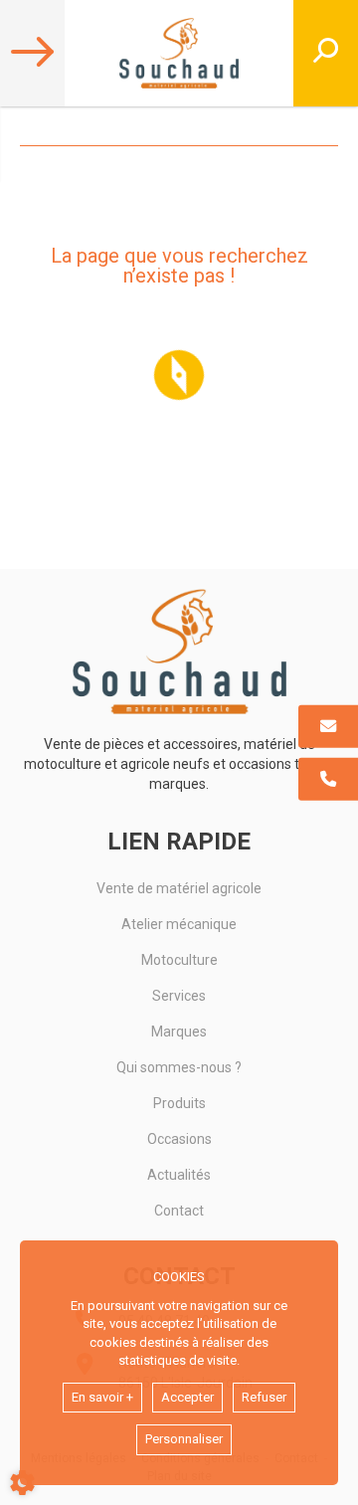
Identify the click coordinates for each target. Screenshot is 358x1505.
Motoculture (179, 960)
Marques (179, 1031)
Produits (179, 1103)
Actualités (179, 1175)
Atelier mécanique (179, 924)
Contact (179, 1211)
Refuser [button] (264, 1397)
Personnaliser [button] (184, 1438)
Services (179, 996)
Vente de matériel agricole (179, 888)
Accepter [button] (187, 1397)
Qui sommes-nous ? (179, 1067)
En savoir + (102, 1397)
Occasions (179, 1139)
